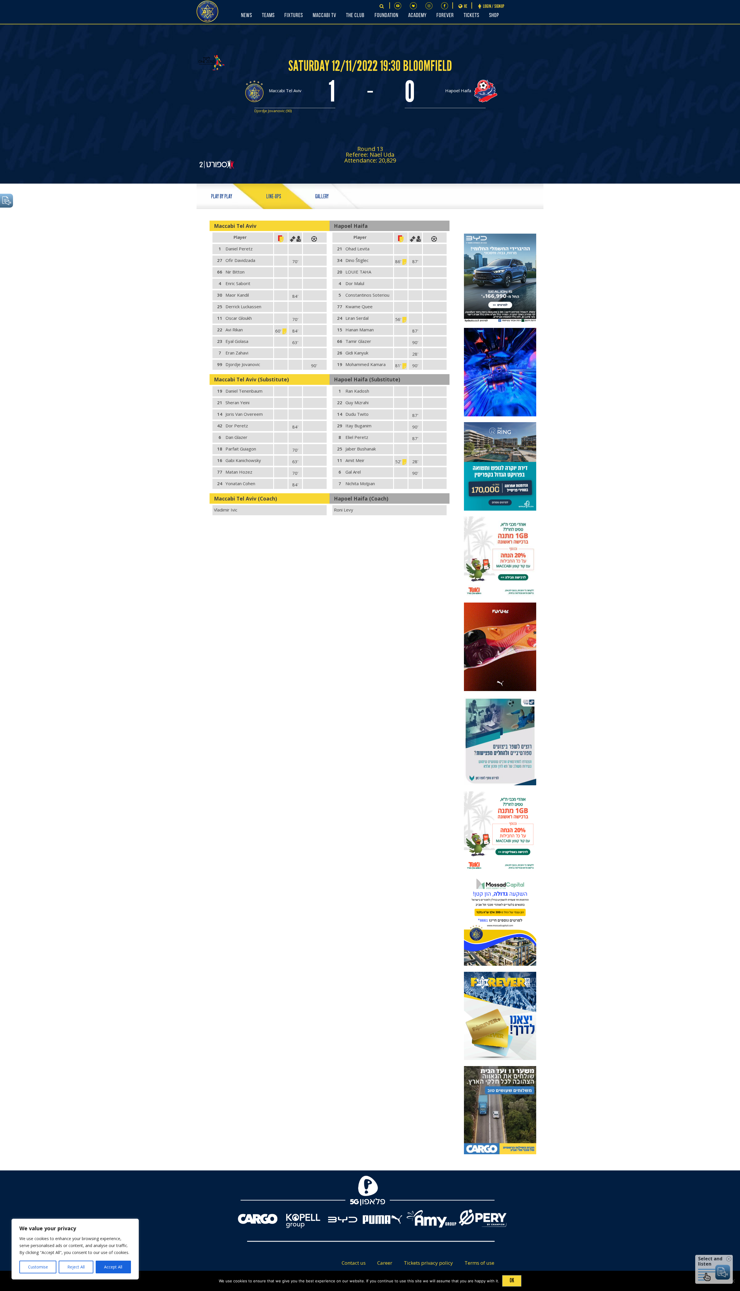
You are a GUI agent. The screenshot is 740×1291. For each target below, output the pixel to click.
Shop (494, 16)
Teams (268, 16)
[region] (75, 1249)
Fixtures (293, 16)
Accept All (113, 1267)
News (246, 16)
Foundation (386, 16)
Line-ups (273, 196)
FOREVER (445, 16)
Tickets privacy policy (428, 1262)
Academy (417, 16)
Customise (38, 1267)
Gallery (322, 196)
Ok (512, 1280)
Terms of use (479, 1262)
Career (384, 1262)
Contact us (354, 1262)
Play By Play (221, 196)
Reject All (76, 1267)
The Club (355, 16)
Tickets (471, 16)
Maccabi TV (324, 16)
